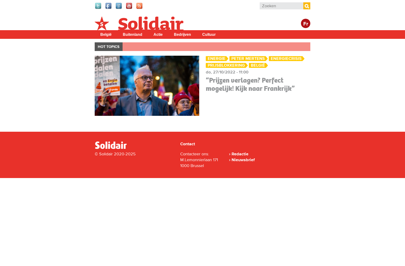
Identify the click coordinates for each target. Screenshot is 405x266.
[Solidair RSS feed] (139, 8)
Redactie (240, 154)
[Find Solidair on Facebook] (108, 8)
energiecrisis (286, 58)
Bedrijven (182, 34)
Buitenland (132, 34)
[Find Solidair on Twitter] (98, 8)
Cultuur (209, 34)
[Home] (115, 148)
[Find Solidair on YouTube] (129, 8)
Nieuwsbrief (243, 159)
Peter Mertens (248, 58)
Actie (158, 34)
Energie (216, 58)
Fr (305, 24)
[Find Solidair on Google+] (119, 8)
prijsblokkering (226, 65)
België (106, 34)
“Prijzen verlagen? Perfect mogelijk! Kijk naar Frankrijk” (250, 84)
